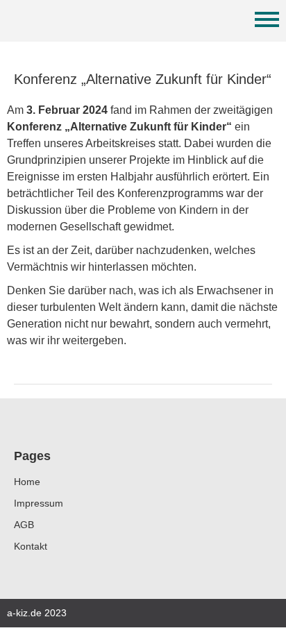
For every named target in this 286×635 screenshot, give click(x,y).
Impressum (38, 503)
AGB (24, 524)
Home (27, 481)
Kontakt (30, 546)
